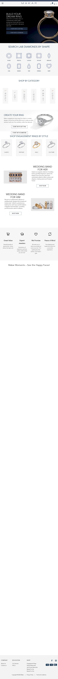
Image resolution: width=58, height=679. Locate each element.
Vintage (21, 152)
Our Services (15, 663)
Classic (6, 152)
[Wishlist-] (52, 4)
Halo (36, 152)
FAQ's (13, 665)
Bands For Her (30, 669)
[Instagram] (56, 661)
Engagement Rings (31, 663)
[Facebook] (52, 661)
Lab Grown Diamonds (32, 667)
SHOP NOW (42, 185)
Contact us (3, 665)
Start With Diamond (19, 132)
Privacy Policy (30, 674)
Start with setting (19, 126)
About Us (3, 663)
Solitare (51, 152)
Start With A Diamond (17, 32)
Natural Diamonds (31, 665)
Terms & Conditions (41, 674)
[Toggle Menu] (2, 3)
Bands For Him (30, 671)
